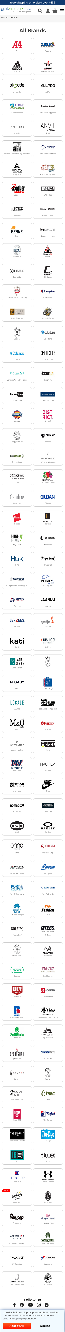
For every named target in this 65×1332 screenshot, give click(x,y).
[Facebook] (14, 1306)
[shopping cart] (55, 11)
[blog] (46, 1306)
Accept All (17, 1325)
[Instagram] (39, 1306)
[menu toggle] (61, 11)
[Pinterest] (22, 1306)
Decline (45, 1325)
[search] (40, 11)
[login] (48, 11)
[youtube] (30, 1306)
